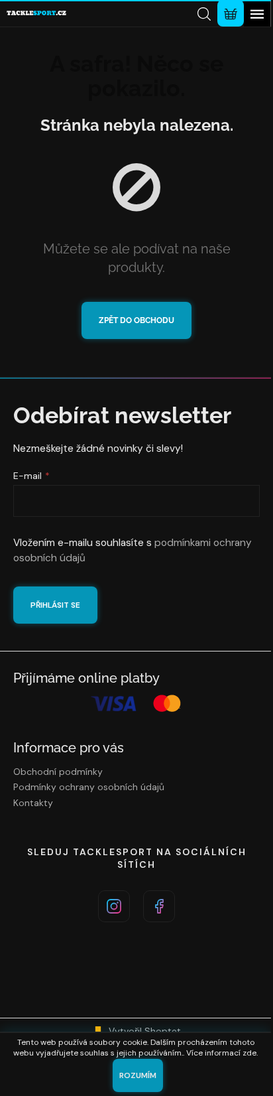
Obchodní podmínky (58, 772)
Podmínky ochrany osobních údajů (88, 787)
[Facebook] (159, 906)
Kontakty (33, 803)
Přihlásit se (55, 605)
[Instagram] (114, 906)
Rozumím (137, 1075)
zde (249, 1053)
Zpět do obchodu (136, 320)
